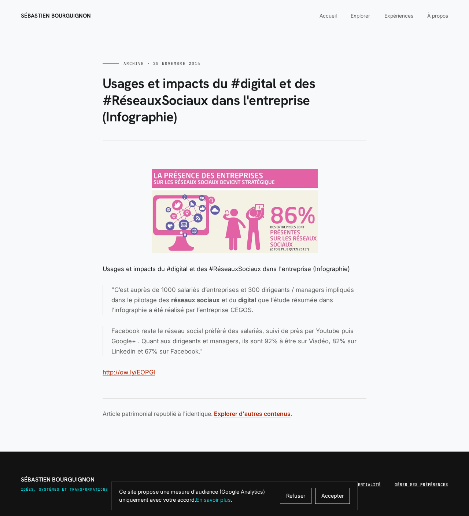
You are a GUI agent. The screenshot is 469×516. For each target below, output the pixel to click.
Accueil (328, 16)
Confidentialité (362, 484)
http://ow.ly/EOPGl (129, 372)
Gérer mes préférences (421, 484)
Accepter (332, 496)
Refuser (295, 496)
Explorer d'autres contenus (252, 413)
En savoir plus (213, 500)
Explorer (360, 16)
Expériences (398, 16)
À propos (437, 16)
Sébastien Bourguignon (56, 16)
